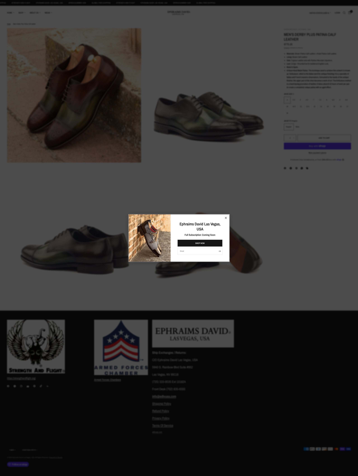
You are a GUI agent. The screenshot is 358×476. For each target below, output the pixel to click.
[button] (200, 243)
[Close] (226, 218)
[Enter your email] (219, 251)
